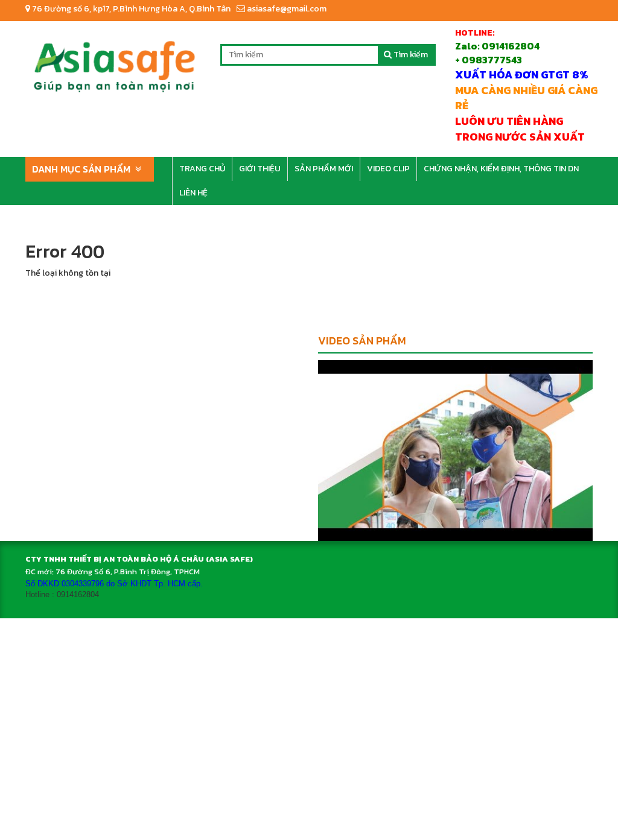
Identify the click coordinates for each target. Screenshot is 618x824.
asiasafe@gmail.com (286, 8)
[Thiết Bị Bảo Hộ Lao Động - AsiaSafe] (113, 62)
